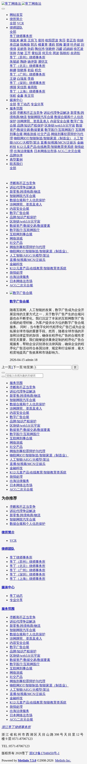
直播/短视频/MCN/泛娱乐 (28, 259)
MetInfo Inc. (63, 760)
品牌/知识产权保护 (23, 217)
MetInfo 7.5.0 (27, 760)
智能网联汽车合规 (23, 196)
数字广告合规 (19, 213)
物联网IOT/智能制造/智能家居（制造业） (39, 251)
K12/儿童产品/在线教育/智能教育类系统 (38, 268)
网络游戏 (16, 238)
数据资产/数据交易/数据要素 (30, 225)
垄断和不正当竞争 (23, 183)
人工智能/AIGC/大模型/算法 (29, 255)
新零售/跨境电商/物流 (25, 191)
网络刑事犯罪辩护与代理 (27, 247)
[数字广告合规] (21, 293)
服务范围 (16, 383)
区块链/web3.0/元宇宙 (25, 221)
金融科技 (16, 264)
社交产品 (16, 242)
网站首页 (16, 14)
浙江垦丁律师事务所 (16, 727)
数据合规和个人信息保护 (27, 200)
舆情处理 (16, 272)
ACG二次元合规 (21, 285)
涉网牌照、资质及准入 (26, 204)
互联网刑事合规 (21, 234)
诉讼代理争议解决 (23, 187)
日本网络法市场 (21, 281)
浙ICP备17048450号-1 (44, 753)
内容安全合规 (19, 208)
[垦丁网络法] (43, 4)
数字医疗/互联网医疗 (25, 230)
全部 (13, 23)
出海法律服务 (19, 277)
